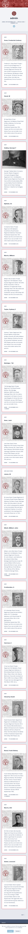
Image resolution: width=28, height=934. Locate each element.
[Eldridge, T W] (14, 375)
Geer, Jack (8, 420)
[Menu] (25, 3)
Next (22, 914)
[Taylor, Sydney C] (14, 321)
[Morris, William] (14, 267)
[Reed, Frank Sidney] (14, 762)
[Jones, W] (14, 486)
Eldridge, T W (8, 363)
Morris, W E (8, 808)
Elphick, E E (8, 204)
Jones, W (7, 474)
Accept (10, 931)
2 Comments (7, 796)
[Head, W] (14, 108)
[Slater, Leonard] (14, 873)
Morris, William (9, 255)
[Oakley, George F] (14, 159)
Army (5, 37)
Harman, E (7, 643)
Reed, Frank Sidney (11, 750)
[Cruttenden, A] (14, 599)
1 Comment (6, 408)
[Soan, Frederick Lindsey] (14, 52)
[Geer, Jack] (14, 432)
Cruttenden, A (9, 587)
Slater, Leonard (9, 861)
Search (4, 922)
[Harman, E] (14, 654)
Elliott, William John (11, 528)
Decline (17, 931)
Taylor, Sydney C (10, 309)
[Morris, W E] (14, 819)
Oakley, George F (10, 148)
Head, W (7, 96)
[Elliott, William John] (14, 539)
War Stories (10, 471)
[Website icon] (14, 26)
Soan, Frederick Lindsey (12, 40)
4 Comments (7, 575)
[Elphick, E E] (14, 215)
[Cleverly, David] (14, 708)
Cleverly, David (9, 697)
